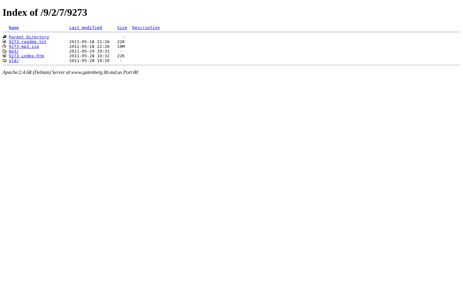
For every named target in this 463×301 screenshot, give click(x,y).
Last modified (85, 27)
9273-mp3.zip (24, 46)
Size (122, 27)
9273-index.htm (26, 56)
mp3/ (14, 51)
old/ (14, 60)
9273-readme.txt (28, 41)
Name (14, 27)
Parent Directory (29, 37)
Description (146, 27)
